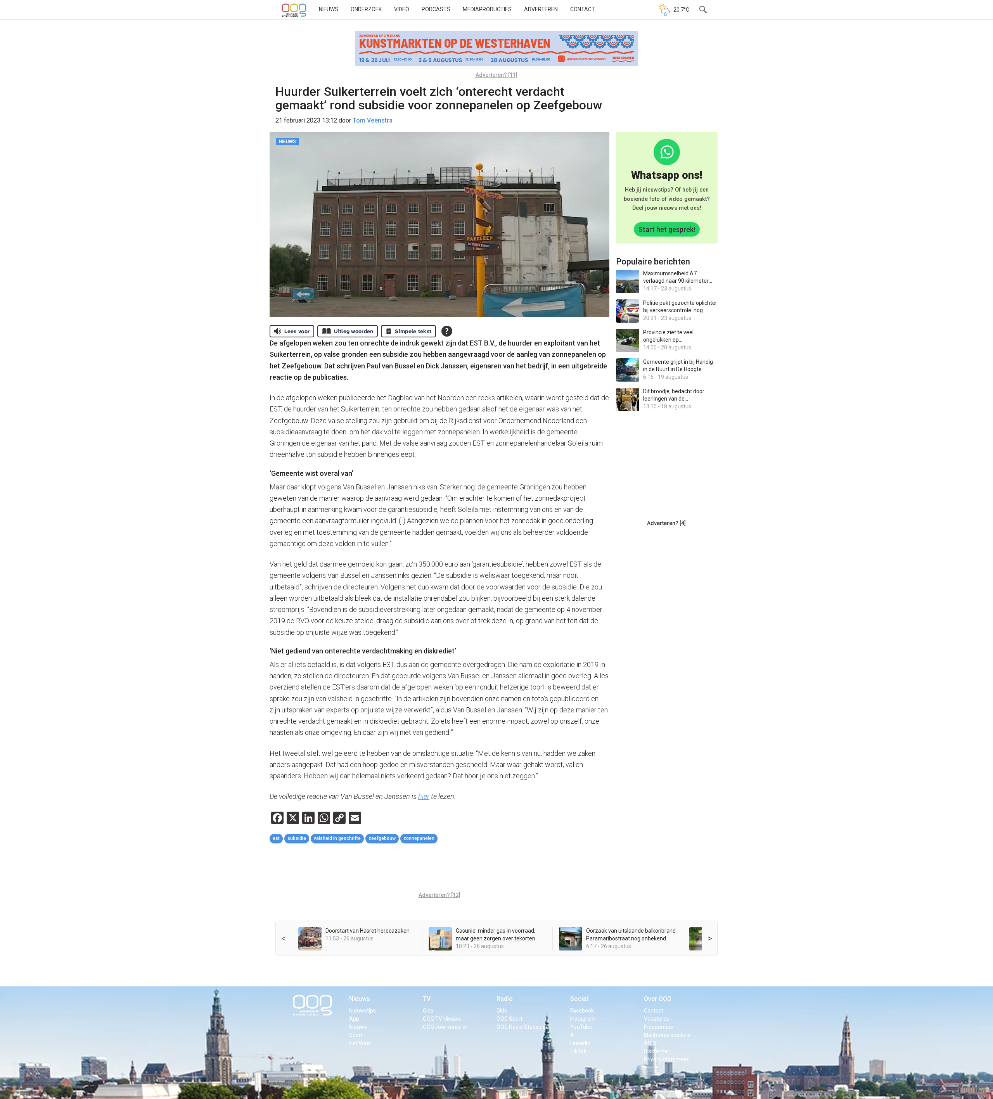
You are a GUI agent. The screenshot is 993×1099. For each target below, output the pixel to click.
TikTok (578, 1051)
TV (427, 998)
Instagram (582, 1019)
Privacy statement (666, 1059)
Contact (582, 9)
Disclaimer (656, 1051)
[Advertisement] (439, 868)
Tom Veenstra (373, 120)
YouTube (581, 1027)
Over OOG (657, 998)
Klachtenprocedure (667, 1035)
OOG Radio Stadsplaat (523, 1027)
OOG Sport (509, 1019)
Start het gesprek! (666, 229)
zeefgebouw (382, 838)
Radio (504, 998)
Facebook (582, 1010)
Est (276, 838)
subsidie (296, 838)
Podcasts (436, 9)
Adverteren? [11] (496, 75)
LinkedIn (580, 1043)
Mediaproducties (487, 9)
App (354, 1019)
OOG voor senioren (446, 1027)
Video (401, 9)
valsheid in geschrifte (337, 838)
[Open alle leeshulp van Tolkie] (446, 331)
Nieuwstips (362, 1010)
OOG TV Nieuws (442, 1019)
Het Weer (360, 1043)
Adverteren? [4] (666, 523)
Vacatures (656, 1019)
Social (579, 998)
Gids (428, 1010)
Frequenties (658, 1027)
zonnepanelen (418, 838)
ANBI (650, 1043)
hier (423, 796)
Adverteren (541, 9)
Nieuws (328, 9)
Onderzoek (366, 9)
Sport (356, 1035)
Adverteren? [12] (439, 895)
